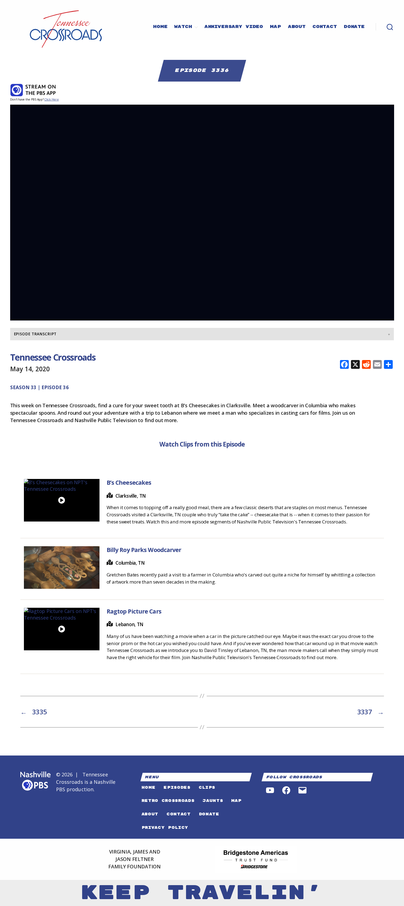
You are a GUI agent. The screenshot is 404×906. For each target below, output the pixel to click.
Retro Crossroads (168, 800)
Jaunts (213, 800)
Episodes (177, 787)
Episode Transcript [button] (35, 333)
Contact (324, 26)
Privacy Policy (165, 827)
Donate (354, 26)
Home (160, 26)
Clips (207, 787)
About (297, 26)
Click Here (51, 99)
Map (275, 26)
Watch (183, 26)
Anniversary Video (233, 26)
